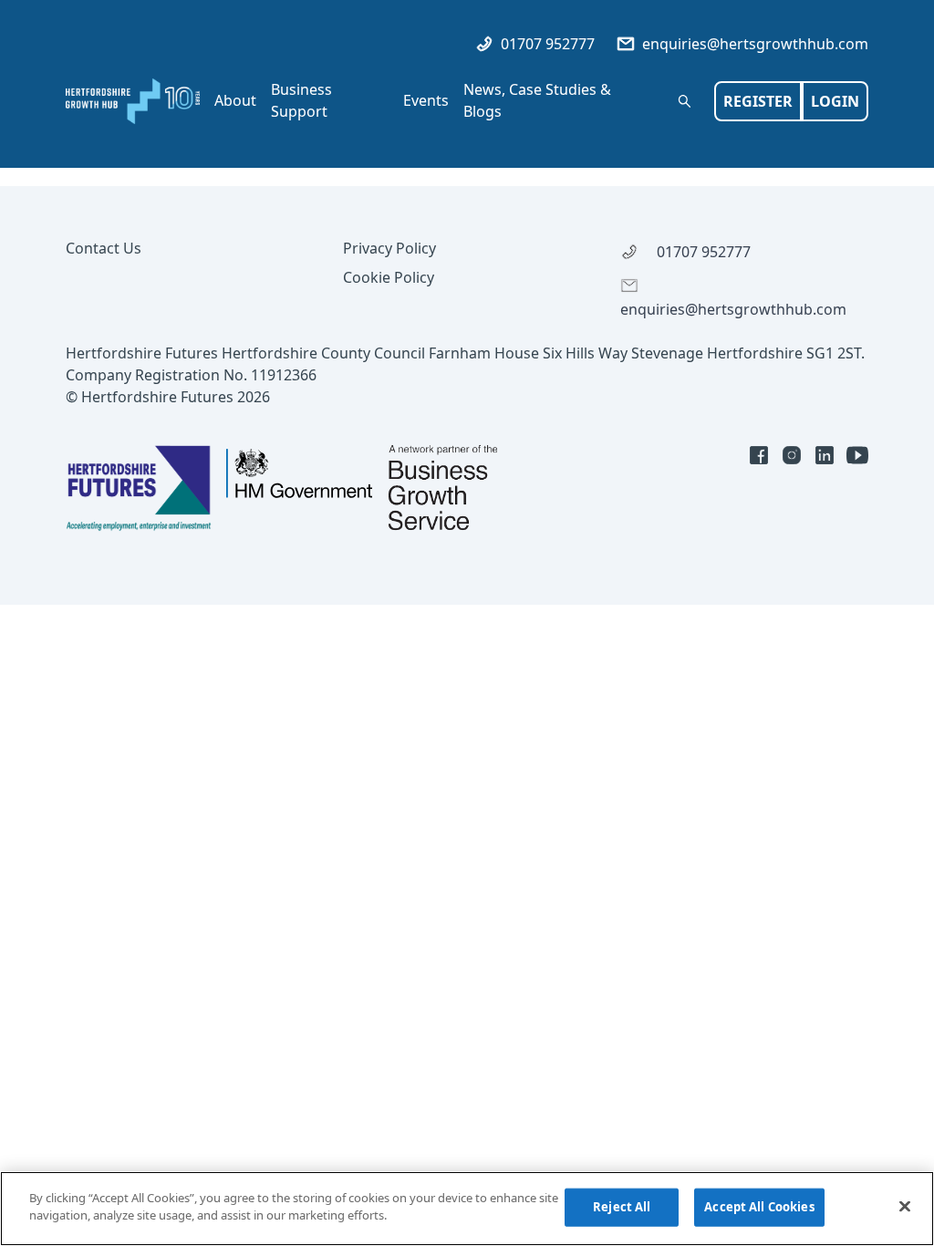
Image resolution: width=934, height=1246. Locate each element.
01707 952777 (546, 44)
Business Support (301, 100)
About (235, 100)
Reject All (621, 1207)
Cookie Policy (388, 277)
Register (758, 101)
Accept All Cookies (759, 1207)
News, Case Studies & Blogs (537, 100)
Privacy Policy (389, 248)
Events (426, 100)
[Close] (905, 1206)
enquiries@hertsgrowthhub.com (753, 44)
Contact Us (103, 248)
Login (835, 101)
